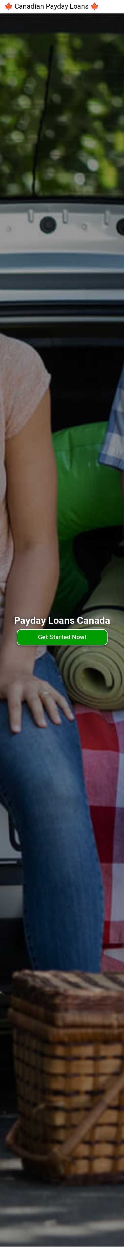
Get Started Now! (62, 637)
